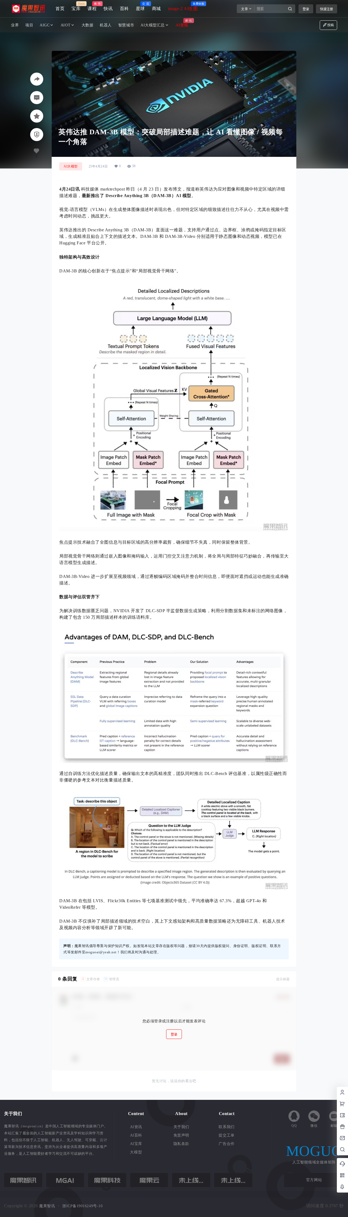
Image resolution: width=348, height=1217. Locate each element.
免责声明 (181, 1135)
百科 (124, 8)
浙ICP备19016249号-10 (82, 1206)
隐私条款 (181, 1144)
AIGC (44, 25)
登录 (306, 9)
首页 (59, 8)
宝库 (76, 6)
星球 (140, 6)
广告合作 (226, 1144)
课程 (92, 6)
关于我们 (181, 1127)
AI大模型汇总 (153, 25)
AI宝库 (136, 1144)
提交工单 (226, 1135)
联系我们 (226, 1127)
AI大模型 (71, 166)
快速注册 (326, 9)
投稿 (330, 25)
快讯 (108, 8)
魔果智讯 (46, 1206)
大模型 (136, 1152)
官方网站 (314, 1180)
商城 (156, 8)
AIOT (65, 25)
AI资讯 (136, 1127)
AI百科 (136, 1135)
